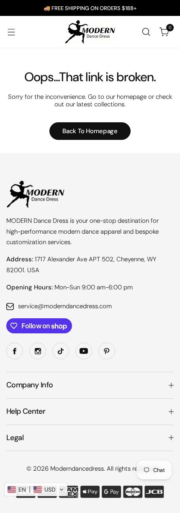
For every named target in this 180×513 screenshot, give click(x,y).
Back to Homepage (89, 131)
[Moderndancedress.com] (90, 32)
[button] (35, 489)
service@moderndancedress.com (65, 306)
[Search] (146, 32)
